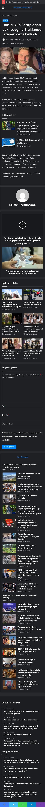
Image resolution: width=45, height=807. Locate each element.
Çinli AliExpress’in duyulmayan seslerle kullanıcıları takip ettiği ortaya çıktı (28, 524)
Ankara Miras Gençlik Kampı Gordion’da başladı (33, 353)
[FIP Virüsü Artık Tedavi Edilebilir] (9, 498)
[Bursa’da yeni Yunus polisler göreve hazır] (33, 294)
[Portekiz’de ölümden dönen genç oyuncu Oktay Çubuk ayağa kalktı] (9, 640)
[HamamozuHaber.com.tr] (22, 7)
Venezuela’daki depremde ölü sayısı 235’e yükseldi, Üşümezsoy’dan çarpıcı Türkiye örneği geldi (29, 560)
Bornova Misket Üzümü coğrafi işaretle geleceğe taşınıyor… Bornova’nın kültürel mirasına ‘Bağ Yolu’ (29, 510)
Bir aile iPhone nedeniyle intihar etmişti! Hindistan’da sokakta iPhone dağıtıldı (30, 486)
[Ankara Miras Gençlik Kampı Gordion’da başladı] (33, 343)
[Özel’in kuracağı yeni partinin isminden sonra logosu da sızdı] (9, 684)
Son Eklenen (22, 457)
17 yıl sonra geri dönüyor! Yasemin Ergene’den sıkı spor (10, 328)
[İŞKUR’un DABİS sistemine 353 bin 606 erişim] (8, 142)
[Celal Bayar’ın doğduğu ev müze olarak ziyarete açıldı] (12, 294)
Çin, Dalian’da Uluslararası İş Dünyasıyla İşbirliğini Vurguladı (29, 606)
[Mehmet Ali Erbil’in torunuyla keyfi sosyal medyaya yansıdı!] (33, 318)
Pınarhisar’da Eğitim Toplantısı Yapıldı (26, 660)
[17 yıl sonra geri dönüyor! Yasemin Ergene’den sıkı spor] (12, 318)
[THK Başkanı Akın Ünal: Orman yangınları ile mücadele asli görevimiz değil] (9, 573)
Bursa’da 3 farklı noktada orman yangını (29, 475)
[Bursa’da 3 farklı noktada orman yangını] (9, 477)
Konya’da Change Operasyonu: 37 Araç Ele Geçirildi (28, 536)
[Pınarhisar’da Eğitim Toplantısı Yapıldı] (9, 662)
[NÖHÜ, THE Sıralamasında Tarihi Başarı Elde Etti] (9, 652)
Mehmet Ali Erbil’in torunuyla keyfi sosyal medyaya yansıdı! (33, 328)
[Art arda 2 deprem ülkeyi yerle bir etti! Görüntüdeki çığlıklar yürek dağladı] (9, 618)
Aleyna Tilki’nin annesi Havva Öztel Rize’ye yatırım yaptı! (11, 353)
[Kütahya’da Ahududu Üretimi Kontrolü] (9, 548)
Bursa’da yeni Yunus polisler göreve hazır (33, 303)
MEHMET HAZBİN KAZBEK (15, 40)
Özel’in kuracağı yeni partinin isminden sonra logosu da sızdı (28, 684)
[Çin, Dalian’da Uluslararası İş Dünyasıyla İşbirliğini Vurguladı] (9, 607)
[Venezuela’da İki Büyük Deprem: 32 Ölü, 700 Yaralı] (9, 630)
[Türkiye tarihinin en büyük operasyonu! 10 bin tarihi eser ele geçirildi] (9, 673)
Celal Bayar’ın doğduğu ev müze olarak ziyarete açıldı (11, 304)
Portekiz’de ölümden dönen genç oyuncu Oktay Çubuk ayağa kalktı (30, 640)
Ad (3, 406)
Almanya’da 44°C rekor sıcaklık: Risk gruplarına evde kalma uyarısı (28, 586)
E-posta (5, 415)
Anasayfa (7, 16)
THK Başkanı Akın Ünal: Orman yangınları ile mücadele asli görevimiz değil (28, 574)
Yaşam (15, 16)
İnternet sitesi (7, 424)
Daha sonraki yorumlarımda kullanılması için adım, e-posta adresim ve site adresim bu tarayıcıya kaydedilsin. (22, 436)
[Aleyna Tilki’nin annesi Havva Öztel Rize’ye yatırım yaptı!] (12, 343)
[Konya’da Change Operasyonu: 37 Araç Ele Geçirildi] (9, 537)
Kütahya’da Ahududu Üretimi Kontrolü (27, 546)
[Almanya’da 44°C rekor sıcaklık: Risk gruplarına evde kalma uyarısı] (9, 587)
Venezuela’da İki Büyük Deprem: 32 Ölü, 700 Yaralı (29, 628)
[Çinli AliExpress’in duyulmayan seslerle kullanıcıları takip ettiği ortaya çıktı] (9, 523)
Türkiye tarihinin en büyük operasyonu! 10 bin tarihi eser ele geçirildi (29, 672)
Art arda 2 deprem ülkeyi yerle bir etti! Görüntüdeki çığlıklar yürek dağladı (29, 618)
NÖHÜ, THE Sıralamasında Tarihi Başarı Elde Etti (29, 650)
